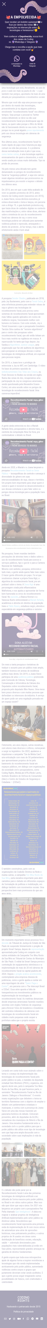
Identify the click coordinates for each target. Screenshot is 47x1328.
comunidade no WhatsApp (16, 65)
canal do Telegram (32, 65)
